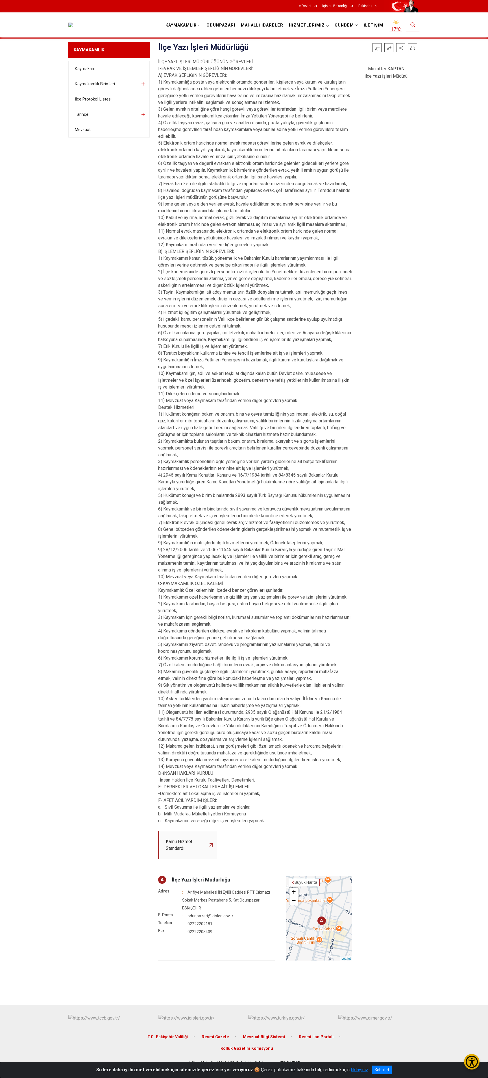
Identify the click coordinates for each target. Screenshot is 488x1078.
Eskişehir (365, 6)
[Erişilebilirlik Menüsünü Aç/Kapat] (472, 1062)
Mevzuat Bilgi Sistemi (264, 1037)
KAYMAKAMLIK (89, 50)
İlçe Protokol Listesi (93, 99)
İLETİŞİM (373, 25)
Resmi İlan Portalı (316, 1037)
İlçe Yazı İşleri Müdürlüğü (201, 880)
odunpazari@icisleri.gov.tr (210, 916)
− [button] (294, 900)
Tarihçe (81, 114)
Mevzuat (83, 129)
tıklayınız (359, 1069)
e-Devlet (305, 6)
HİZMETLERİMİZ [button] (307, 25)
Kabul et (382, 1070)
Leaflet (346, 958)
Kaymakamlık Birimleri (95, 83)
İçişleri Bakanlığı (335, 6)
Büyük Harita (306, 882)
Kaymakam (85, 68)
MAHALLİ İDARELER (262, 25)
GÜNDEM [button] (344, 25)
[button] (400, 47)
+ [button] (294, 891)
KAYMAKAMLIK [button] (181, 25)
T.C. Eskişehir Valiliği (167, 1037)
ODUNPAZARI (220, 25)
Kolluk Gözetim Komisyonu (247, 1048)
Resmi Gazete (215, 1037)
